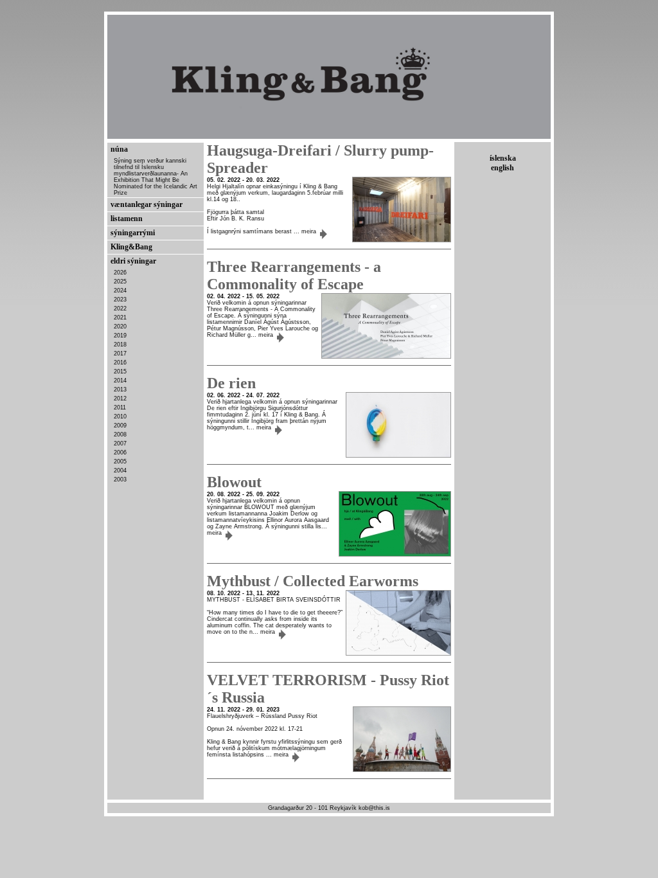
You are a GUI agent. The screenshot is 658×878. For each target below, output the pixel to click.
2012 (120, 398)
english (502, 167)
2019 (120, 335)
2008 (120, 434)
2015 (120, 371)
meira (309, 231)
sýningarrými (133, 232)
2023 (120, 299)
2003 (120, 479)
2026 (120, 272)
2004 (120, 470)
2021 (120, 317)
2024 (120, 290)
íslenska (503, 158)
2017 (120, 353)
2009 (120, 425)
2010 (120, 416)
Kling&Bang (131, 246)
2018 (120, 344)
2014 (120, 380)
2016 (120, 362)
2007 (120, 443)
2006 (120, 452)
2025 (120, 281)
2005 (120, 461)
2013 (120, 389)
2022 (120, 308)
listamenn (127, 218)
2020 (120, 326)
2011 (120, 407)
